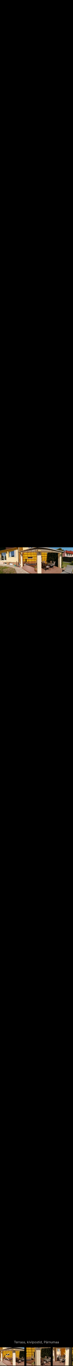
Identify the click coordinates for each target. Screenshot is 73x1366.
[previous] (7, 677)
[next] (66, 677)
